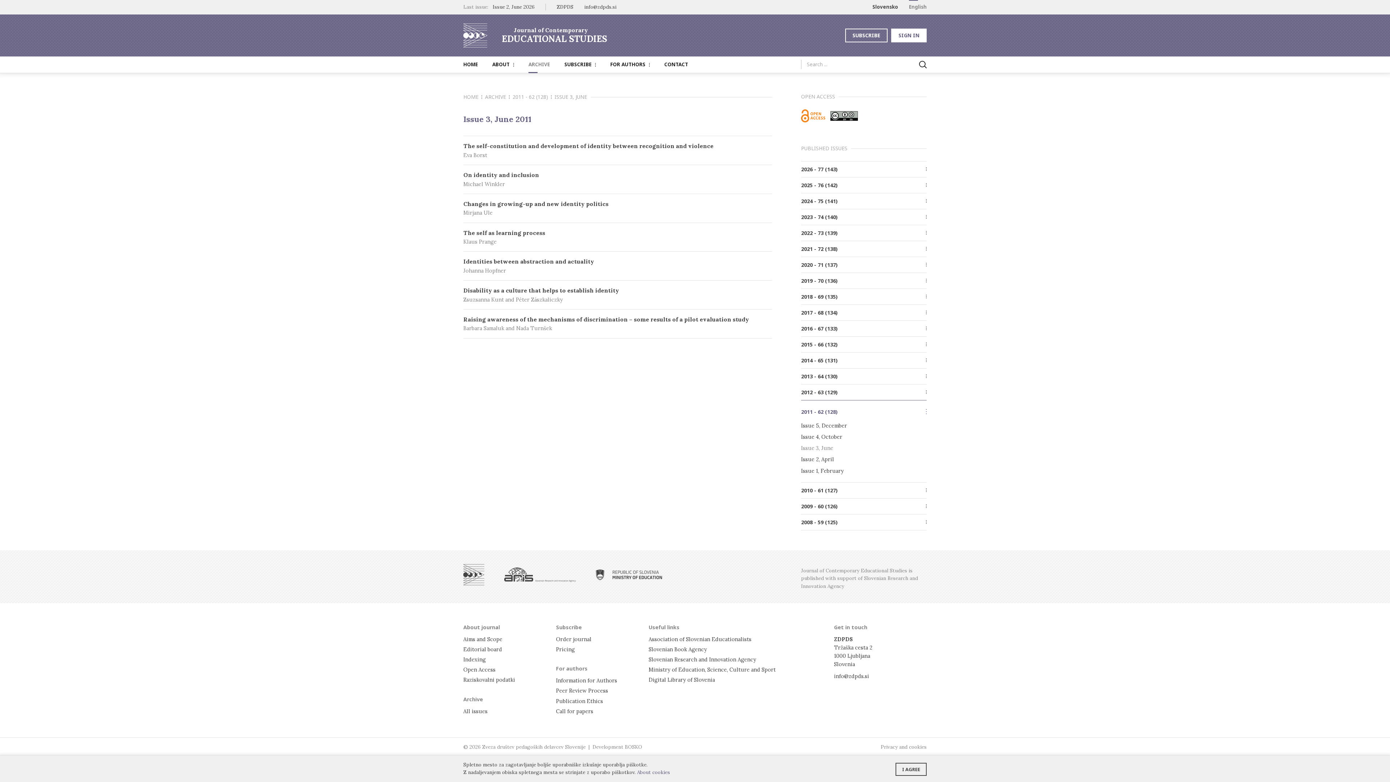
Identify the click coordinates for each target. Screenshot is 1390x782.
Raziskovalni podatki (489, 679)
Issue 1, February (822, 470)
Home (470, 64)
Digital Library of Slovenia (682, 679)
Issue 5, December (824, 425)
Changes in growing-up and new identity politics (535, 208)
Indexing (474, 659)
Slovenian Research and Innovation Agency (702, 659)
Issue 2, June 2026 (514, 7)
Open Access (479, 669)
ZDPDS (565, 7)
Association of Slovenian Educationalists (700, 639)
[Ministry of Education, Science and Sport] (629, 574)
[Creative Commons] (844, 115)
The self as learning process (504, 237)
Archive (539, 64)
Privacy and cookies (904, 747)
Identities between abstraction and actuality (528, 266)
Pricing (565, 649)
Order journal (573, 639)
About (501, 64)
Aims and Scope (482, 639)
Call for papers (574, 711)
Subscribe (866, 35)
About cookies (653, 772)
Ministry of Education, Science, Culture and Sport (712, 669)
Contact (676, 64)
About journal (481, 627)
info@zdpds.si (851, 676)
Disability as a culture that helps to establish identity (541, 295)
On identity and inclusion (501, 179)
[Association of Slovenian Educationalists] (473, 574)
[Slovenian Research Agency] (540, 574)
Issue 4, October (821, 436)
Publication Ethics (579, 701)
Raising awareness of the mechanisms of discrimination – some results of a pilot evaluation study (606, 324)
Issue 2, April (817, 459)
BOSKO (633, 747)
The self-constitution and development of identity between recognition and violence (588, 150)
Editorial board (482, 649)
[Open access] (813, 115)
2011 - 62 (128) (530, 96)
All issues (475, 711)
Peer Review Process (582, 690)
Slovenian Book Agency (678, 649)
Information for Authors (586, 680)
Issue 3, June (817, 448)
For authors (627, 64)
